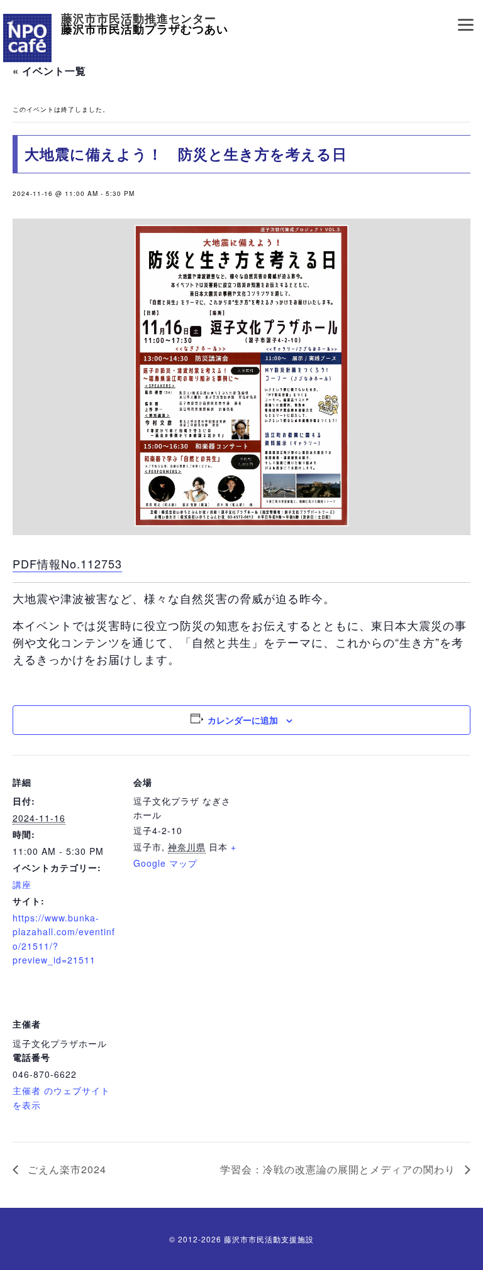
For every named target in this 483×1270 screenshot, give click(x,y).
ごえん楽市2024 (65, 1169)
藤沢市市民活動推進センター (138, 19)
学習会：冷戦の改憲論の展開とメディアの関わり (339, 1169)
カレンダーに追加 (243, 720)
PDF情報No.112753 (67, 563)
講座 (22, 884)
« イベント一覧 (49, 70)
